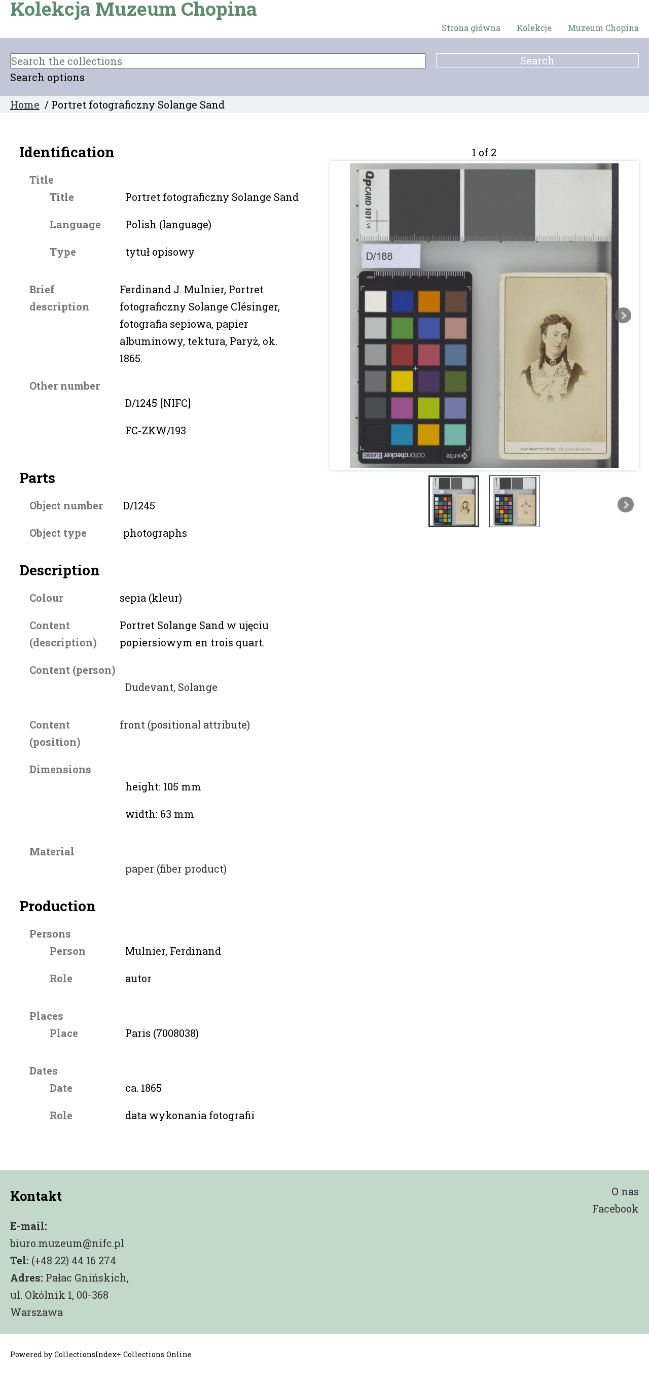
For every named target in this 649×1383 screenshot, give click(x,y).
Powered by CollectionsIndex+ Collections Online (101, 1354)
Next (623, 315)
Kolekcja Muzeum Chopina (133, 8)
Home (25, 104)
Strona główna (471, 27)
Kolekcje (534, 27)
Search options (47, 77)
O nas (625, 1191)
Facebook (615, 1208)
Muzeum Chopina (603, 27)
